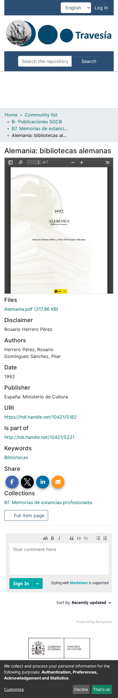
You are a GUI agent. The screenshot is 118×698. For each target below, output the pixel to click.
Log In (102, 8)
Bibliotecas (16, 457)
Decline (81, 689)
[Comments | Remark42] (59, 579)
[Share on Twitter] (27, 482)
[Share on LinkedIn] (42, 482)
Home (11, 115)
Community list (41, 115)
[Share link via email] (58, 482)
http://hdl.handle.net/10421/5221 (39, 437)
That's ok (101, 689)
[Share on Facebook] (12, 482)
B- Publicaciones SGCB (37, 121)
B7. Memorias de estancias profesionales (40, 128)
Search (88, 61)
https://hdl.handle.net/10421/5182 (40, 417)
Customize (14, 689)
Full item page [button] (28, 515)
